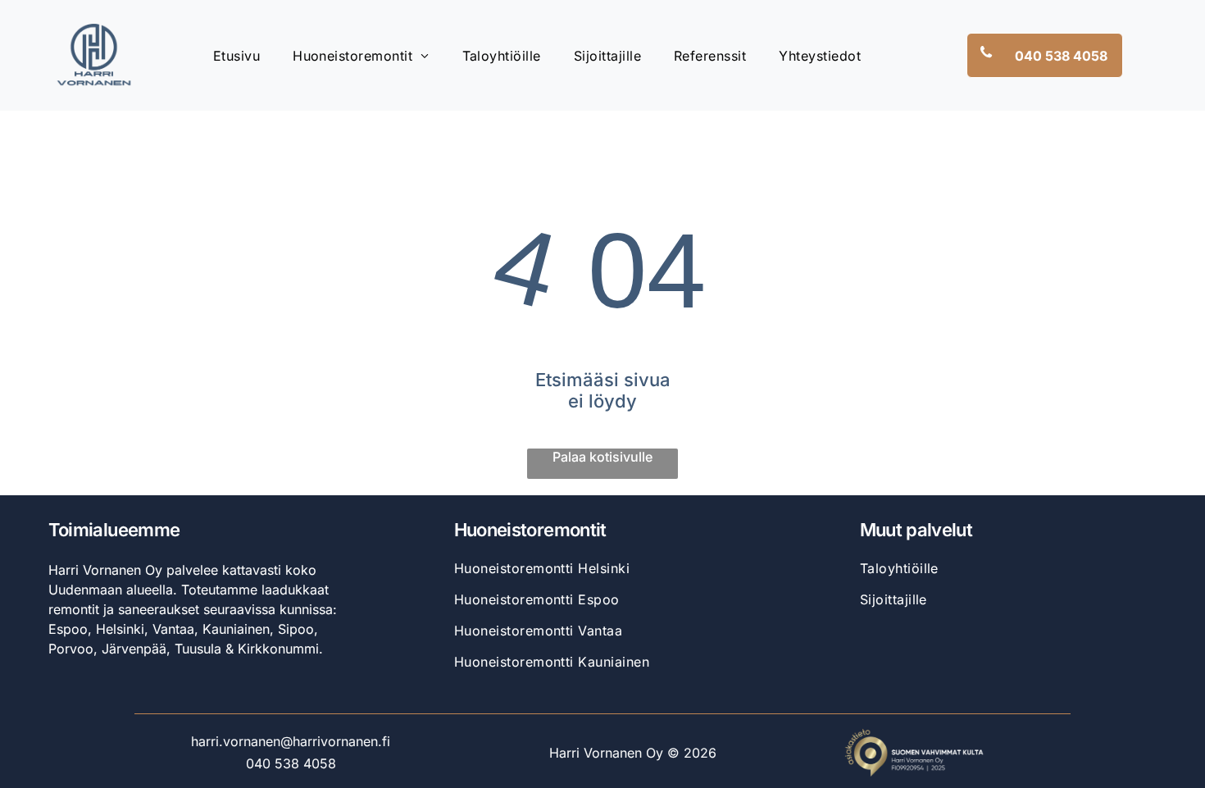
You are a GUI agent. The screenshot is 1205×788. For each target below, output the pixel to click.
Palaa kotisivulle (602, 457)
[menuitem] (236, 55)
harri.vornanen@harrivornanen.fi (290, 741)
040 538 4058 (291, 763)
